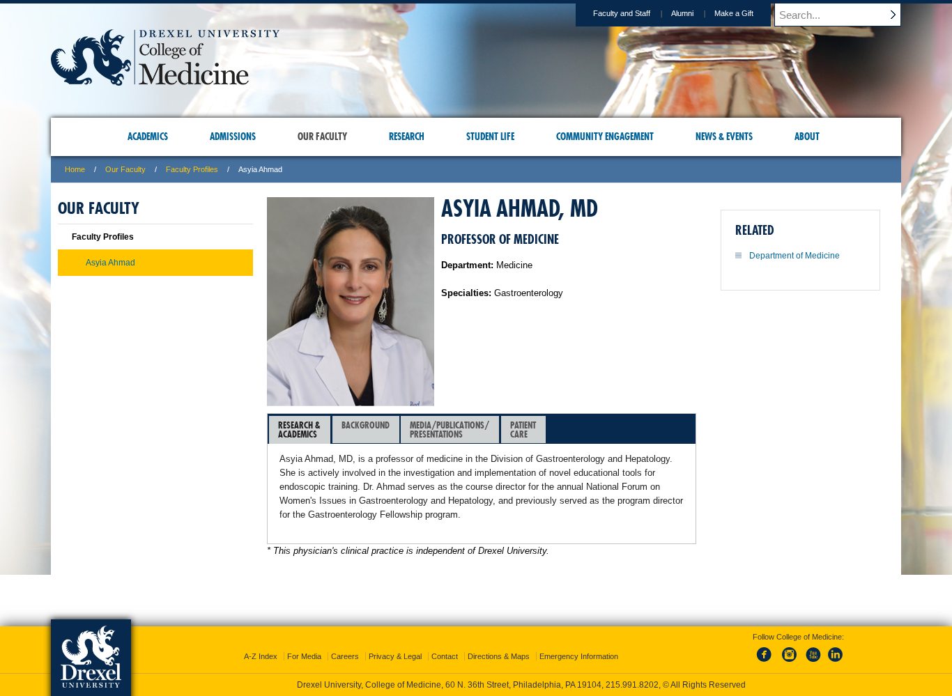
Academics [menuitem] (148, 136)
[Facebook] (766, 662)
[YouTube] (812, 662)
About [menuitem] (807, 136)
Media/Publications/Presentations (449, 429)
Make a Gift (733, 13)
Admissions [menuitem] (233, 136)
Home (75, 169)
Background (365, 425)
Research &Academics (299, 429)
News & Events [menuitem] (724, 136)
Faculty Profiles (192, 169)
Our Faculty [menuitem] (322, 136)
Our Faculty (125, 169)
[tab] (299, 430)
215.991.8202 (632, 685)
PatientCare (523, 429)
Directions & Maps (499, 656)
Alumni (682, 13)
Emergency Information (578, 656)
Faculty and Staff (621, 13)
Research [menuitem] (406, 136)
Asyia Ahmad (110, 263)
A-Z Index (260, 656)
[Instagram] (789, 662)
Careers (345, 656)
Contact (444, 656)
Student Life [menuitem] (490, 136)
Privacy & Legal (395, 656)
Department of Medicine (794, 256)
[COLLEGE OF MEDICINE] (165, 81)
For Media (304, 656)
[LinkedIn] (835, 662)
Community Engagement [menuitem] (605, 136)
